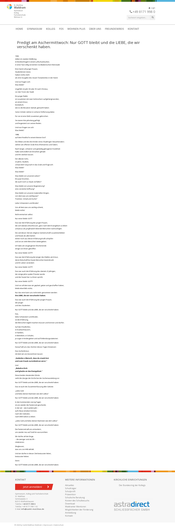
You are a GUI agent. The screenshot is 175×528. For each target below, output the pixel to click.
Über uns (95, 29)
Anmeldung (70, 512)
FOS (61, 29)
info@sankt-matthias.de (32, 509)
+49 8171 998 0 (28, 504)
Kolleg (50, 29)
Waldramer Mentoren (75, 506)
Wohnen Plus (76, 29)
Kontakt (133, 29)
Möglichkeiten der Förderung (79, 509)
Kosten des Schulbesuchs (77, 500)
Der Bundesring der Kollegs (132, 485)
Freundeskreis (114, 29)
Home (19, 29)
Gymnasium (34, 29)
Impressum (47, 525)
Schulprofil (70, 491)
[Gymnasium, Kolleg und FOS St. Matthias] (18, 11)
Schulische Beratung (75, 497)
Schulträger (70, 488)
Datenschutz (59, 525)
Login (152, 8)
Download (70, 503)
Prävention (70, 494)
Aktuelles (69, 485)
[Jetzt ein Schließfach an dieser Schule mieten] (133, 506)
